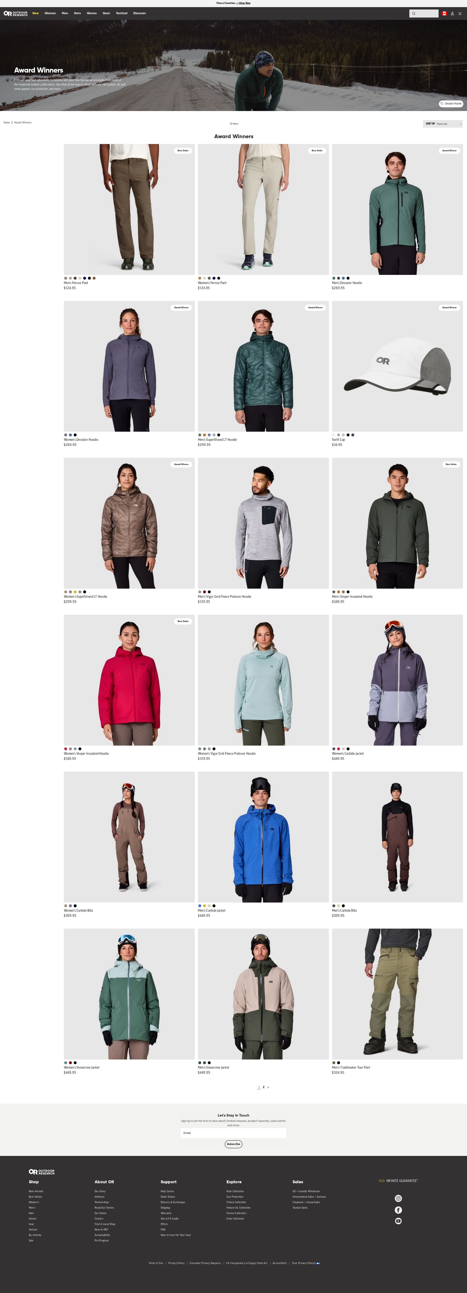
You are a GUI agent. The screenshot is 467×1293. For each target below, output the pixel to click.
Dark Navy (84, 278)
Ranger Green (209, 278)
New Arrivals (36, 1191)
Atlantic (338, 278)
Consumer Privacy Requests (206, 1263)
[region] (233, 3)
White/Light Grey (333, 434)
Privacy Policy (176, 1263)
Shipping (165, 1208)
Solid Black (89, 278)
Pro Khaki (79, 278)
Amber (75, 591)
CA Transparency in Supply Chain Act (247, 1263)
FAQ (163, 1229)
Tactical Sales (300, 1208)
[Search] (404, 13)
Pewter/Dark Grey (338, 434)
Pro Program (102, 1240)
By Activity (35, 1235)
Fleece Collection (236, 1202)
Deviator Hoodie (453, 103)
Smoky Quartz (65, 434)
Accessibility (280, 1263)
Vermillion (204, 591)
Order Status (168, 1197)
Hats (31, 1213)
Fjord (75, 748)
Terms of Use (156, 1263)
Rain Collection (235, 1191)
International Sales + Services (309, 1197)
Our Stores (101, 1213)
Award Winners (23, 122)
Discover (139, 13)
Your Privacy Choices (304, 1263)
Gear (31, 1224)
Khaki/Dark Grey (343, 434)
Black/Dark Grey (348, 434)
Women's (34, 1202)
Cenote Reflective (352, 434)
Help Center (167, 1191)
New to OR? (101, 1229)
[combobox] (424, 13)
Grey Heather (199, 591)
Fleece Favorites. (227, 3)
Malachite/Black (333, 278)
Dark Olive (75, 278)
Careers (99, 1219)
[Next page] (268, 1087)
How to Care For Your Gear (176, 1235)
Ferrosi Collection (236, 1213)
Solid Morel (65, 278)
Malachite (199, 434)
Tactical (33, 1229)
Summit (79, 591)
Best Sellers (35, 1197)
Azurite (199, 905)
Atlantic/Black (204, 1062)
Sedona (204, 434)
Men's (32, 1208)
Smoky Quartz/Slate (333, 748)
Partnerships (102, 1202)
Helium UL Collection (238, 1208)
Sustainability (102, 1235)
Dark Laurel (333, 591)
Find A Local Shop (105, 1224)
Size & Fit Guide (170, 1219)
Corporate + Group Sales (306, 1202)
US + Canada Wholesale (306, 1191)
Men (65, 13)
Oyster (343, 748)
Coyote (94, 278)
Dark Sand (199, 278)
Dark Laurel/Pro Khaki (199, 1062)
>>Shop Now (243, 3)
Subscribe (233, 1144)
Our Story (100, 1191)
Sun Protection (235, 1197)
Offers (164, 1224)
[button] (460, 13)
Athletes (99, 1197)
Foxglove (65, 748)
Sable (65, 591)
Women (50, 13)
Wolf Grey (214, 434)
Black (218, 278)
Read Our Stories (104, 1208)
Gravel (343, 591)
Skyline (209, 434)
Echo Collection (235, 1219)
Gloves (32, 1219)
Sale (31, 1240)
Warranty (166, 1213)
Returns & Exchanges (173, 1202)
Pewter (70, 278)
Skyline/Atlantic (343, 278)
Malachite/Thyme (65, 1062)
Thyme (70, 591)
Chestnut (333, 905)
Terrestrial (70, 748)
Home (7, 122)
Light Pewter (204, 278)
